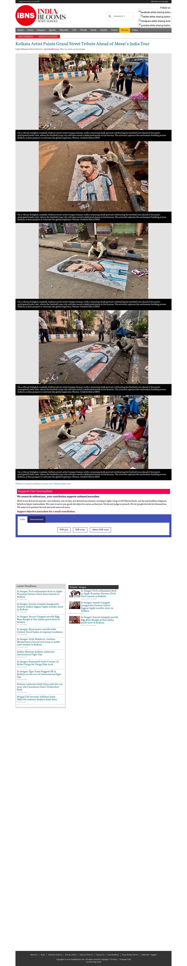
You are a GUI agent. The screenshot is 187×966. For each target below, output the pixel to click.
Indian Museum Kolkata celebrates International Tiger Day (36, 653)
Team (43, 955)
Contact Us (100, 955)
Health (103, 30)
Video (135, 30)
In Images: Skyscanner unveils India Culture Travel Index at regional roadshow (40, 631)
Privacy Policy (71, 955)
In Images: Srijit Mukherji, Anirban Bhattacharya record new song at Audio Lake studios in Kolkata (38, 642)
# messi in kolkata (32, 483)
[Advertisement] (59, 564)
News (30, 30)
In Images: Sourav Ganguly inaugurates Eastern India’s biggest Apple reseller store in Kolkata (40, 606)
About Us (34, 955)
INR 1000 (80, 529)
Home (20, 30)
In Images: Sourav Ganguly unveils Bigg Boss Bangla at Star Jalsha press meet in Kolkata (38, 619)
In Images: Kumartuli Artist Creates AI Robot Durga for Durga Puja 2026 (38, 663)
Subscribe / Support (149, 955)
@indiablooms (51, 49)
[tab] (22, 519)
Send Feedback (113, 955)
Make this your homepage (159, 1)
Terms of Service (86, 955)
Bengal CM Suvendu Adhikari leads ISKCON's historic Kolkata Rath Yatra (37, 698)
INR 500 (64, 529)
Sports (52, 30)
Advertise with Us (55, 955)
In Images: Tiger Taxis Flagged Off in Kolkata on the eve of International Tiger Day (39, 674)
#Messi (19, 483)
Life (74, 30)
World (83, 30)
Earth (93, 30)
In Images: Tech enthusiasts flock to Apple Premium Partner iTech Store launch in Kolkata (39, 594)
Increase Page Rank (93, 962)
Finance (41, 30)
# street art (46, 483)
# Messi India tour (62, 483)
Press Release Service (130, 955)
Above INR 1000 (100, 529)
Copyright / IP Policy (109, 959)
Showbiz (64, 30)
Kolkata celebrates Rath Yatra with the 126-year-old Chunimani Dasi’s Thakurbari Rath (40, 687)
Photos (124, 30)
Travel (114, 30)
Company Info (125, 959)
